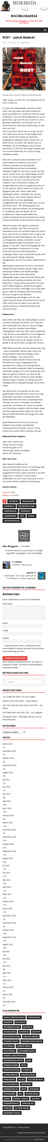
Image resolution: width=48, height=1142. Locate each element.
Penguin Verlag (28, 1075)
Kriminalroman (11, 1065)
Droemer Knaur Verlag (32, 1041)
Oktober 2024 (8, 758)
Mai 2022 (6, 966)
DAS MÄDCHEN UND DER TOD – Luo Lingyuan (22, 712)
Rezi (22, 516)
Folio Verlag (9, 1051)
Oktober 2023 (8, 844)
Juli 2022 (6, 951)
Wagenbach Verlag (12, 1113)
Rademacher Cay (11, 1089)
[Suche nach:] (24, 682)
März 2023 (7, 894)
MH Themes (39, 1139)
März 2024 (7, 808)
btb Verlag (20, 1022)
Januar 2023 (7, 908)
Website (6, 638)
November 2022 (9, 923)
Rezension (25, 511)
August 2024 (8, 772)
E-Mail (5, 630)
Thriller (7, 1108)
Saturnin (7, 492)
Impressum (41, 1132)
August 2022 (8, 944)
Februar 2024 (8, 815)
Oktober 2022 (8, 930)
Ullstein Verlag (22, 1108)
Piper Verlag (9, 1079)
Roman (31, 516)
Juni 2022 (6, 958)
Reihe (24, 1089)
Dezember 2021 (9, 1001)
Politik (21, 1079)
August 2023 (8, 858)
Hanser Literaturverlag (14, 1056)
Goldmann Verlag (27, 1051)
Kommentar (8, 604)
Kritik (23, 1065)
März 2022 (7, 980)
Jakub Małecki (10, 511)
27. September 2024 (12, 42)
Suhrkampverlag (11, 1103)
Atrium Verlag (34, 1017)
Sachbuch (36, 1099)
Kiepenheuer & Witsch (13, 1060)
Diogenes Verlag (11, 1041)
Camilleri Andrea (30, 1036)
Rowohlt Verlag (20, 1099)
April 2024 (7, 801)
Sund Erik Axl (28, 1103)
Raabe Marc (26, 1084)
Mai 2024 (6, 794)
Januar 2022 (7, 994)
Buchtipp (36, 1032)
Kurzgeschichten (11, 1070)
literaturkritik (11, 1075)
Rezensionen (10, 516)
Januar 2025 (7, 744)
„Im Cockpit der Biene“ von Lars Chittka (19, 696)
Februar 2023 (8, 901)
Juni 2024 (6, 786)
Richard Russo (32, 1094)
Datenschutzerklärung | (27, 1132)
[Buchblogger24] (24, 9)
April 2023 (7, 887)
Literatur (27, 1070)
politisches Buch (35, 1079)
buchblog (13, 501)
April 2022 (7, 973)
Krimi (28, 1060)
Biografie (8, 1022)
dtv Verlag (8, 1046)
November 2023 (9, 837)
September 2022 (9, 937)
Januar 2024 (7, 822)
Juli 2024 (6, 779)
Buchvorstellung (26, 506)
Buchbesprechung (12, 1027)
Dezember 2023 (9, 829)
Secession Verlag (11, 521)
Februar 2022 (8, 987)
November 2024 (9, 751)
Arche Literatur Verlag (14, 1017)
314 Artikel (25, 546)
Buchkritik (9, 506)
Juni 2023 (6, 872)
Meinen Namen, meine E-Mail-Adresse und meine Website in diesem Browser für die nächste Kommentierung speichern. (23, 648)
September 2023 (9, 851)
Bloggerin (27, 42)
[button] (44, 30)
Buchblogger (28, 501)
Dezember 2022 (9, 915)
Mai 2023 (6, 880)
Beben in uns (8, 495)
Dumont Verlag (24, 1046)
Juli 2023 (6, 865)
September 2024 (9, 765)
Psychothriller (11, 1084)
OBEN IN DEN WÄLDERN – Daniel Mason (20, 701)
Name (5, 623)
